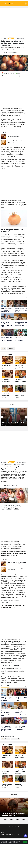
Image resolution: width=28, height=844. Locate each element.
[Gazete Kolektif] (9, 3)
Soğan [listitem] (3, 348)
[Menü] (2, 3)
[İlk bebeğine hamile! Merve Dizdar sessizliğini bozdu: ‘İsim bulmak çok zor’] (7, 391)
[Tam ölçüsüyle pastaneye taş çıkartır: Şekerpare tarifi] (14, 142)
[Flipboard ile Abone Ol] (18, 73)
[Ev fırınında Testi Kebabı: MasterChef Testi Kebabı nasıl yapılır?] (14, 136)
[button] (26, 3)
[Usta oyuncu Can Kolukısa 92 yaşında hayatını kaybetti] (20, 377)
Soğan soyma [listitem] (11, 348)
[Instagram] (18, 826)
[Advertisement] (14, 23)
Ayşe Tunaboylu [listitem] (6, 738)
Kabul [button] (25, 842)
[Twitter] (14, 826)
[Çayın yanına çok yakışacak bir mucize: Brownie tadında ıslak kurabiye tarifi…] (7, 377)
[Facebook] (9, 826)
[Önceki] (2, 417)
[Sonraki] (26, 417)
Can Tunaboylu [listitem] (15, 738)
